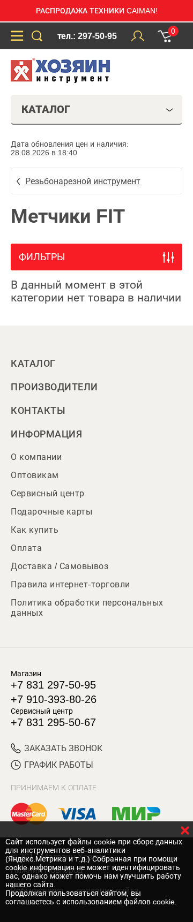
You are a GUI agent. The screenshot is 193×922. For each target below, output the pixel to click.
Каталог (33, 363)
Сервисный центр (48, 493)
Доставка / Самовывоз (59, 566)
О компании (36, 457)
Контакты (38, 410)
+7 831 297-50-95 (53, 685)
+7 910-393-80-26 (53, 699)
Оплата (26, 548)
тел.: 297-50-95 (87, 36)
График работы (58, 764)
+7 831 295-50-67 (53, 722)
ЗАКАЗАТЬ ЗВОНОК (63, 748)
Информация (46, 434)
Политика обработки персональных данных (87, 607)
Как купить (34, 529)
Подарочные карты (51, 511)
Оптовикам (35, 475)
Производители (54, 387)
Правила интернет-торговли (70, 584)
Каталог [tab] (45, 109)
